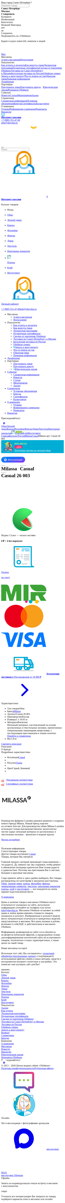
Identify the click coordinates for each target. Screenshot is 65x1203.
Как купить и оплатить (13, 65)
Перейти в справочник (19, 736)
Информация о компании (23, 109)
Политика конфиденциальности (17, 1068)
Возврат (5, 1032)
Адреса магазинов (10, 59)
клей (12, 889)
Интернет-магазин (11, 117)
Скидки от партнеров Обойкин (29, 336)
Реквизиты (41, 109)
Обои (4, 883)
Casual (21, 757)
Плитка (5, 997)
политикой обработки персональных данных (27, 954)
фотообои (36, 883)
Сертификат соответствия (19, 784)
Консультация (15, 459)
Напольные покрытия (12, 994)
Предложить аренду (30, 87)
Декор (4, 988)
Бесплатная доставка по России (27, 73)
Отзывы (5, 109)
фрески (46, 883)
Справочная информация (14, 101)
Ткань (19, 762)
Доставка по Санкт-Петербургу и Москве (34, 339)
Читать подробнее (10, 839)
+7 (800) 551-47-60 (10, 120)
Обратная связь (21, 352)
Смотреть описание (11, 744)
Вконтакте (6, 50)
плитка (4, 889)
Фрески (5, 986)
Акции (35, 95)
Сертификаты (29, 103)
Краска (4, 980)
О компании (13, 402)
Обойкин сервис (52, 73)
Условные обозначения (25, 391)
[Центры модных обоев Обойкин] (32, 143)
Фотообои (6, 983)
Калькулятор (42, 103)
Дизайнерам (7, 81)
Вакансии (6, 112)
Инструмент (7, 1002)
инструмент (23, 889)
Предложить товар (10, 87)
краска (26, 883)
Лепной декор (8, 977)
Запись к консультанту (26, 347)
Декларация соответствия (19, 780)
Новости (5, 95)
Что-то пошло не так (35, 76)
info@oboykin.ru (9, 123)
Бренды (18, 103)
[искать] (2, 147)
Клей (3, 999)
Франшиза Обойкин (18, 90)
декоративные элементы (13, 886)
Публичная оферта (44, 1068)
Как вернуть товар (34, 65)
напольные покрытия (49, 886)
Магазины (6, 1046)
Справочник (13, 388)
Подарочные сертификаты (26, 68)
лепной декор (15, 883)
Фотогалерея (26, 59)
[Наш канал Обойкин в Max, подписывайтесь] (3, 115)
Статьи (13, 95)
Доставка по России (11, 1024)
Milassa (17, 711)
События (11, 372)
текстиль (32, 886)
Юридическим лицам (26, 369)
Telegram (5, 46)
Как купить (7, 1010)
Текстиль (6, 991)
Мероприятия (24, 95)
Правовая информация (18, 79)
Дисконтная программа (25, 330)
